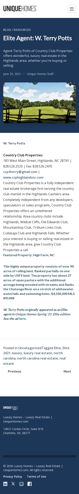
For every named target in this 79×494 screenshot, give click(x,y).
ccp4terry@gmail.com (20, 172)
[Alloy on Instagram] (21, 484)
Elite (57, 348)
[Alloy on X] (13, 484)
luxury (17, 353)
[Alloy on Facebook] (30, 484)
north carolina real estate (37, 358)
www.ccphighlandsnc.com (23, 177)
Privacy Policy (12, 476)
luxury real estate (38, 353)
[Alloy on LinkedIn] (5, 484)
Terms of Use (36, 476)
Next (67, 371)
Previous (14, 371)
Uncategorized (30, 348)
